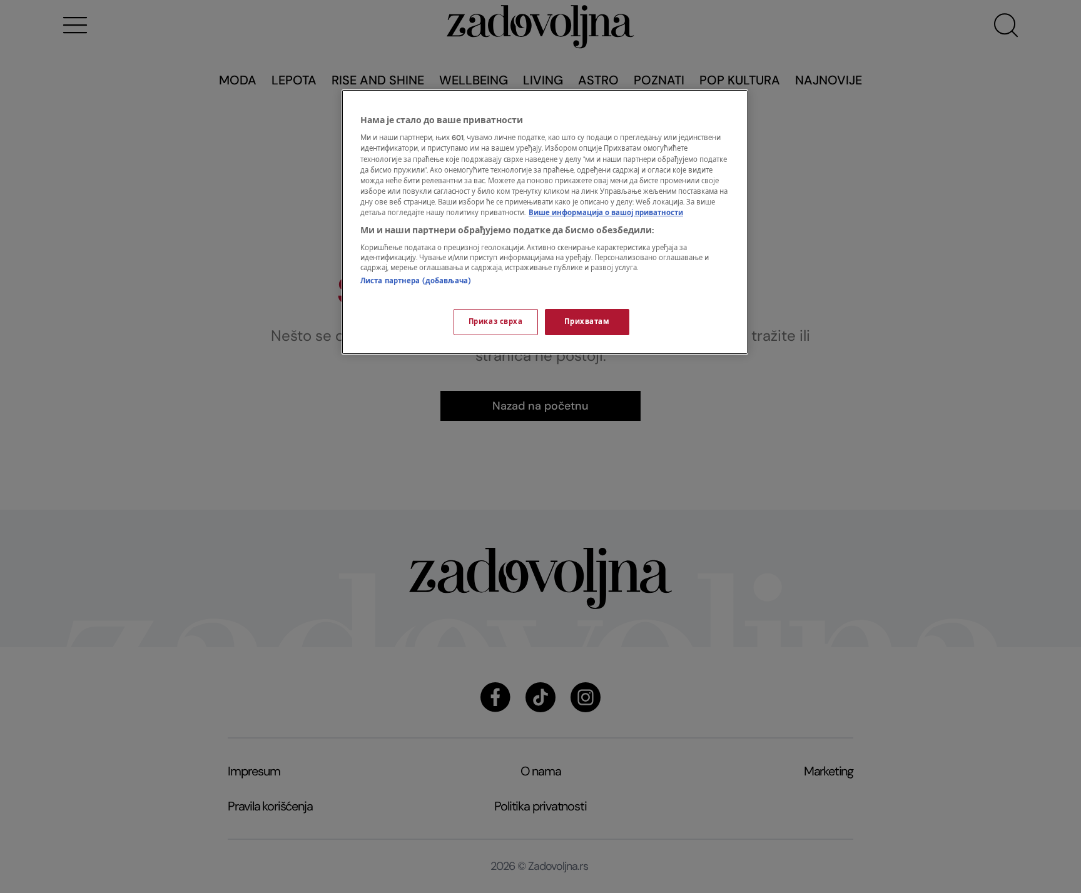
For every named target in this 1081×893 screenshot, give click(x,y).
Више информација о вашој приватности (606, 213)
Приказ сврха (496, 321)
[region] (545, 222)
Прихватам (586, 321)
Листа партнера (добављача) (415, 281)
